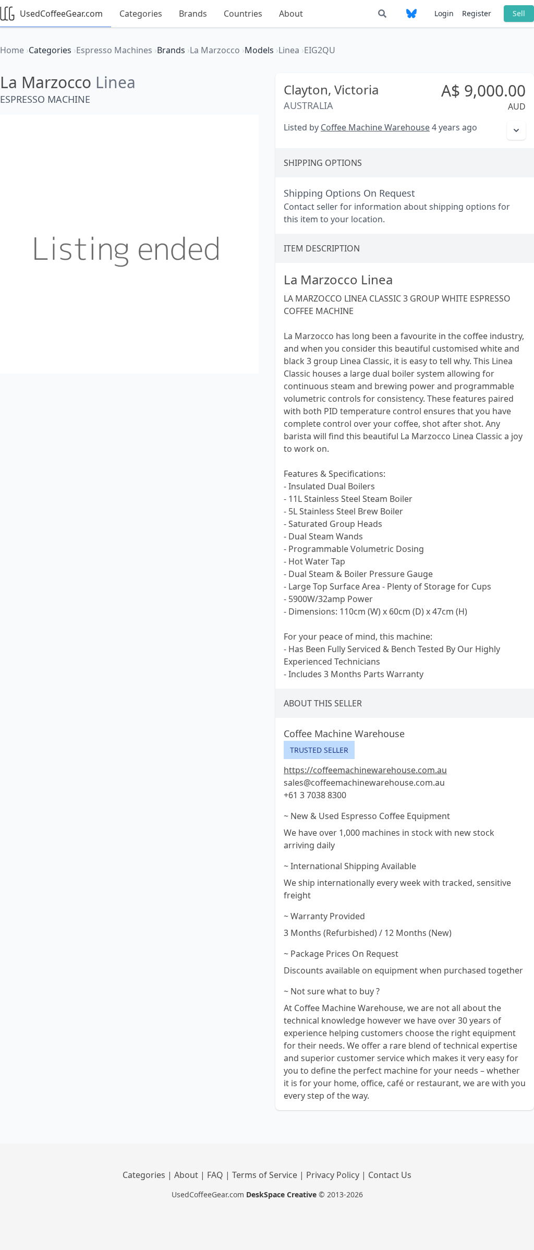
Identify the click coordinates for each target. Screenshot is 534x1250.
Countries (243, 13)
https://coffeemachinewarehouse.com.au (365, 770)
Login (444, 13)
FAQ (216, 1175)
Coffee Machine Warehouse (375, 127)
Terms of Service (265, 1175)
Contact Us (389, 1175)
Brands (193, 13)
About (291, 13)
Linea (115, 82)
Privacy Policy (333, 1175)
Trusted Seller (319, 750)
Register (476, 13)
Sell (519, 13)
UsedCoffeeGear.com (61, 13)
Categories (140, 13)
